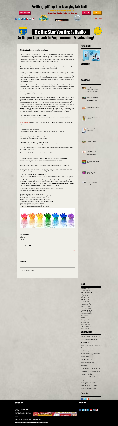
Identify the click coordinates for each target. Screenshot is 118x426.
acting (89, 348)
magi (82, 380)
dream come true (86, 359)
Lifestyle (22, 237)
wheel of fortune (92, 388)
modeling (88, 380)
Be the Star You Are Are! (93, 336)
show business (93, 385)
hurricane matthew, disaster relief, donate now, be (91, 377)
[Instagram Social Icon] (30, 19)
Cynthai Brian (85, 342)
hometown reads (95, 371)
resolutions (84, 385)
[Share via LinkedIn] (30, 245)
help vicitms (84, 371)
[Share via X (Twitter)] (25, 245)
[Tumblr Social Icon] (22, 19)
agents (94, 348)
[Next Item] (98, 55)
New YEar (97, 345)
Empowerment (24, 234)
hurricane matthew (87, 374)
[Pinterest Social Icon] (33, 19)
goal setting (84, 365)
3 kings (83, 336)
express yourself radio (88, 362)
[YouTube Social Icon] (27, 19)
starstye (83, 388)
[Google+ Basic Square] (88, 399)
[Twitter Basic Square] (19, 19)
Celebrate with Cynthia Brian (90, 339)
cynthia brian (96, 354)
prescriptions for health (88, 383)
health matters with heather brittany (91, 368)
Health (22, 239)
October (83, 348)
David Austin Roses (87, 345)
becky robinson (85, 354)
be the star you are (87, 351)
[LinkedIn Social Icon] (25, 19)
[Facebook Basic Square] (16, 19)
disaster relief (85, 356)
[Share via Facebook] (21, 245)
